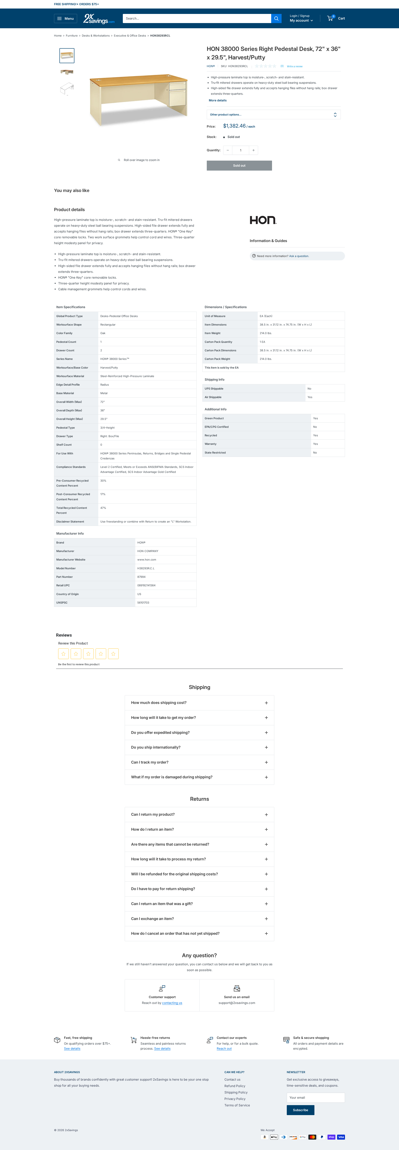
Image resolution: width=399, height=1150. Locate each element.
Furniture (72, 35)
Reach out (224, 1048)
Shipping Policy (236, 1092)
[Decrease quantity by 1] (227, 150)
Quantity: (214, 150)
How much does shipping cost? (159, 702)
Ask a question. (299, 256)
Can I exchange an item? (152, 918)
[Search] (276, 18)
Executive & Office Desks (130, 35)
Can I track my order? (150, 762)
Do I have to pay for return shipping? (163, 889)
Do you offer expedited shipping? (160, 732)
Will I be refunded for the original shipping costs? (174, 874)
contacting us (172, 1003)
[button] (330, 18)
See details (72, 1048)
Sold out (239, 165)
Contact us (232, 1079)
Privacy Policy (234, 1099)
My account (300, 20)
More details (218, 100)
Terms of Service (237, 1105)
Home (58, 35)
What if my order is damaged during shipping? (172, 777)
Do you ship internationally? (156, 747)
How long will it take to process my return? (168, 859)
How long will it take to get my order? (163, 717)
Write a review (295, 66)
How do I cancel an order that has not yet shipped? (175, 933)
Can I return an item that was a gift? (162, 904)
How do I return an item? (152, 829)
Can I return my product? (153, 814)
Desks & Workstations (96, 35)
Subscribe (300, 1110)
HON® (211, 66)
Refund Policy (234, 1086)
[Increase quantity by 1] (253, 150)
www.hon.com (146, 559)
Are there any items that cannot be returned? (170, 844)
